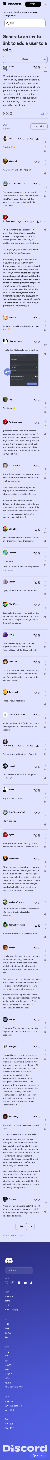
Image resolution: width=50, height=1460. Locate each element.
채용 (7, 1328)
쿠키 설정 (9, 1410)
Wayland (13, 161)
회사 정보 (9, 1428)
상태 (7, 1305)
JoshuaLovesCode (17, 925)
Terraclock (13, 692)
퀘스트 (8, 1383)
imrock (12, 766)
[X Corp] (7, 113)
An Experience (9, 221)
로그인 (17, 1235)
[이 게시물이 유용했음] (45, 67)
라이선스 (9, 1424)
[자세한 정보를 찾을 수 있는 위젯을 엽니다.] (38, 1455)
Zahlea (12, 947)
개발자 (8, 1378)
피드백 (16, 12)
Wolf (11, 139)
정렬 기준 (38, 126)
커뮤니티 (9, 1374)
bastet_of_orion (16, 902)
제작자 (8, 1369)
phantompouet (15, 341)
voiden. (12, 582)
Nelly (11, 67)
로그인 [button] (33, 4)
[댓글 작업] (45, 151)
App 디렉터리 (11, 1310)
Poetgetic (13, 1047)
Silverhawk (14, 858)
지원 (7, 1352)
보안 (7, 1356)
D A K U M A (14, 466)
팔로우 (25, 59)
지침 (7, 1415)
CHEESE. (13, 553)
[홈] (12, 4)
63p (10, 399)
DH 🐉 (12, 635)
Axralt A (12, 318)
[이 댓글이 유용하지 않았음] (45, 146)
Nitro (7, 1301)
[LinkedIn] (11, 113)
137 (46, 114)
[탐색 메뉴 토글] (45, 4)
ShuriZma (13, 529)
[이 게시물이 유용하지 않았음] (45, 76)
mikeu (11, 790)
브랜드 (8, 1333)
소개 (7, 1324)
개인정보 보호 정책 (14, 1406)
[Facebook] (4, 113)
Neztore (12, 1199)
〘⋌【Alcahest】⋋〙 (17, 184)
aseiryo (12, 1019)
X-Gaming (13, 1117)
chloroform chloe (17, 715)
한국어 (11, 1270)
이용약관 (9, 1401)
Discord (6, 12)
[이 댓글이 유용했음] (45, 138)
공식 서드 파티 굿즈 (14, 1387)
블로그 (8, 1361)
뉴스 (7, 1337)
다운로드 (9, 1296)
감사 (7, 1419)
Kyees (11, 835)
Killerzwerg (8, 746)
